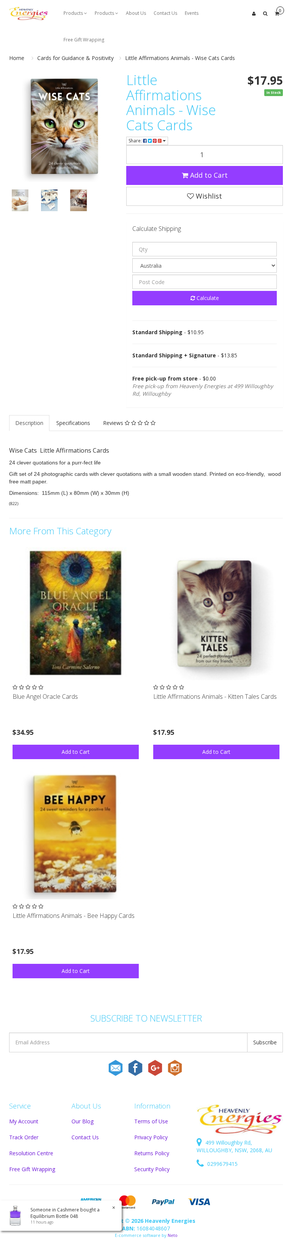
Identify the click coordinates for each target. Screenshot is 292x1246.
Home (16, 58)
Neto (173, 1235)
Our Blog (82, 1121)
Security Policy (152, 1169)
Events (191, 13)
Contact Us (165, 13)
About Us (136, 13)
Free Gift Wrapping (83, 39)
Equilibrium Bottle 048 (54, 1216)
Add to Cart (208, 175)
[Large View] (20, 200)
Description (29, 422)
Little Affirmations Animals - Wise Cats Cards (180, 58)
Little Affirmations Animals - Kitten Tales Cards (215, 696)
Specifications (73, 422)
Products (73, 13)
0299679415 (222, 1163)
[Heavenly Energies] (28, 13)
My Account (23, 1121)
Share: (136, 140)
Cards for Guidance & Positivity (75, 58)
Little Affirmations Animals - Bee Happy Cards (74, 915)
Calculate (207, 298)
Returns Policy (151, 1153)
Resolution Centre (31, 1153)
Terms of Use (151, 1121)
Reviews (114, 422)
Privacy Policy (151, 1137)
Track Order (23, 1137)
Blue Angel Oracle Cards (45, 696)
